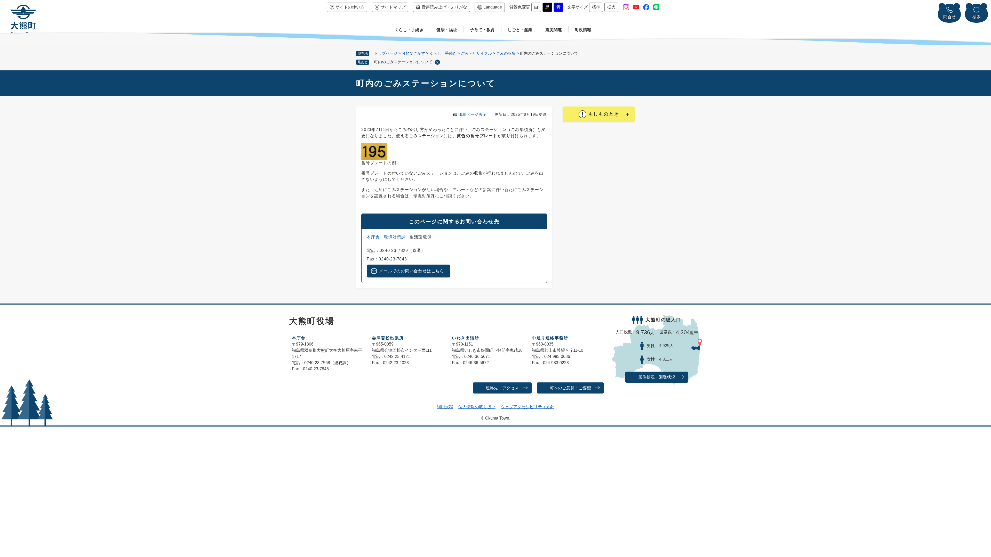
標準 (596, 7)
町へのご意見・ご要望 (570, 388)
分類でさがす (413, 53)
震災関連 (553, 30)
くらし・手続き (409, 30)
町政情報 (583, 30)
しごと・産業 (520, 30)
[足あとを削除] (437, 62)
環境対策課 (394, 237)
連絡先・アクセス (502, 388)
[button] (599, 114)
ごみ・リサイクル (476, 53)
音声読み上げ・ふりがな (444, 7)
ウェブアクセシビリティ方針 (527, 407)
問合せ (949, 17)
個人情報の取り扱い (477, 407)
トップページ (385, 53)
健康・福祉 (446, 30)
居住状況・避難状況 (656, 377)
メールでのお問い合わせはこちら (411, 271)
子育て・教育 (482, 30)
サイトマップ (393, 7)
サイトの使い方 (349, 7)
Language (492, 7)
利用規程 (445, 407)
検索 (976, 17)
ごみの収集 (506, 53)
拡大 (611, 7)
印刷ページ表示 (472, 114)
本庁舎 (373, 237)
